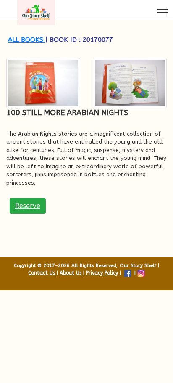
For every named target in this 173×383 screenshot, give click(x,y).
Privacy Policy (103, 273)
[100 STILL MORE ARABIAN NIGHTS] (43, 83)
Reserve (27, 206)
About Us (71, 273)
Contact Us (42, 273)
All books (26, 40)
